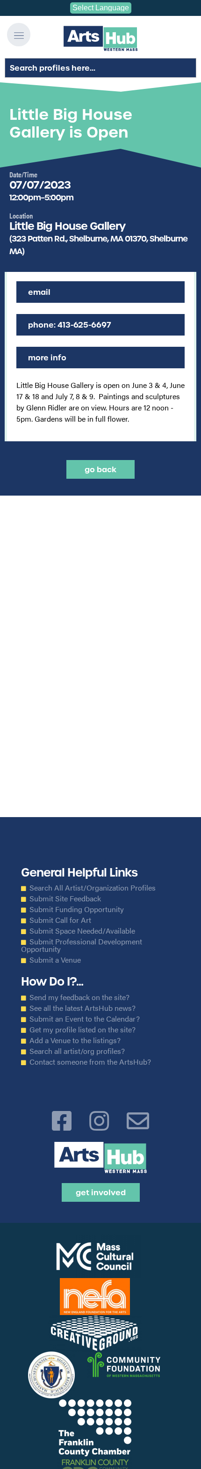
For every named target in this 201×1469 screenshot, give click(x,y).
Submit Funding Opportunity (76, 909)
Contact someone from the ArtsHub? (90, 1062)
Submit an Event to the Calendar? (84, 1019)
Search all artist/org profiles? (77, 1051)
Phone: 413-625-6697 (69, 325)
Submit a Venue (55, 960)
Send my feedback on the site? (79, 997)
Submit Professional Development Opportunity (81, 945)
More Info (47, 357)
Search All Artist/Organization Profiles (92, 888)
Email (39, 292)
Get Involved (101, 1192)
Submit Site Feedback (65, 898)
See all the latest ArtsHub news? (82, 1008)
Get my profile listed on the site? (82, 1029)
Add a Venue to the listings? (75, 1040)
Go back (100, 469)
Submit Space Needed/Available (82, 931)
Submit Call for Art (60, 920)
